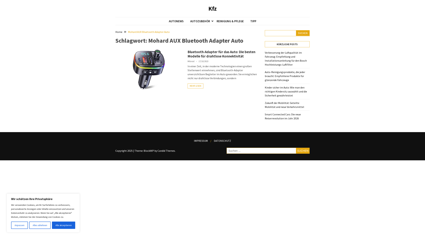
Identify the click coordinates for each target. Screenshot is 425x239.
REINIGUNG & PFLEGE (230, 21)
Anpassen (19, 225)
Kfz (212, 8)
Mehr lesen (195, 85)
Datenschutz (222, 140)
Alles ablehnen (40, 225)
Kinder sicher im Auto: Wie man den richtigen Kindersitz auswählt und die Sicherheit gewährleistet (286, 91)
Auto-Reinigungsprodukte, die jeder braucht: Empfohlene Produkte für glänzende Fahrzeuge (285, 76)
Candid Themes (166, 150)
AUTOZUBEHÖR (200, 21)
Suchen (303, 33)
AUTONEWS (176, 21)
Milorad (191, 61)
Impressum (201, 140)
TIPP (253, 21)
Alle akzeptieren (63, 225)
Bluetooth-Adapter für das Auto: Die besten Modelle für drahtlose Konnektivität (221, 53)
